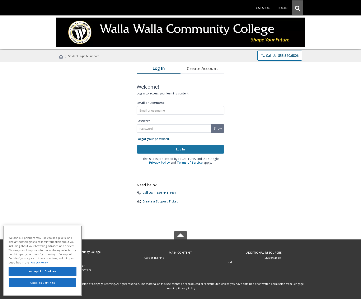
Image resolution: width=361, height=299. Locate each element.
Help (231, 262)
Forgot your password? (153, 139)
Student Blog (272, 258)
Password (143, 121)
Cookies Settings (42, 283)
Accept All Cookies (42, 271)
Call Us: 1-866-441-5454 (159, 193)
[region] (42, 260)
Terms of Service (190, 162)
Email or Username (150, 103)
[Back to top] (180, 251)
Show (218, 128)
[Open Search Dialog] (297, 7)
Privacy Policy (159, 162)
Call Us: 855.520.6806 (280, 55)
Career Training (154, 258)
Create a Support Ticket (160, 201)
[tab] (158, 69)
